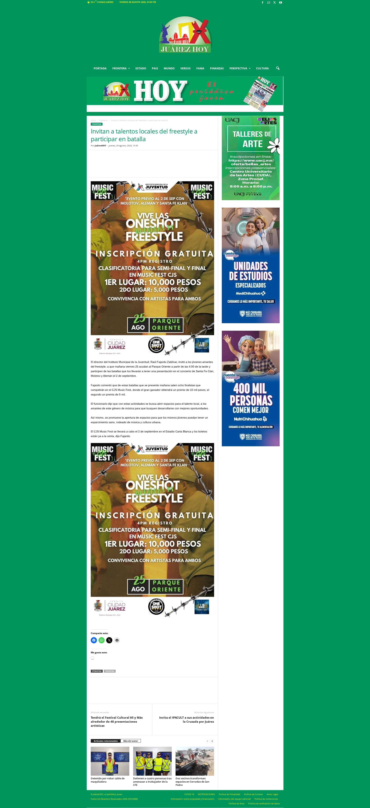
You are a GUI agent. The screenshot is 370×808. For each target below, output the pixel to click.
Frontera (103, 120)
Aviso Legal (272, 794)
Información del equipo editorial (234, 798)
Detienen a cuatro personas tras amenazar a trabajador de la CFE (152, 782)
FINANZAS (217, 68)
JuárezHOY (100, 145)
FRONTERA (119, 68)
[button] (277, 68)
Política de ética (236, 803)
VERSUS (185, 68)
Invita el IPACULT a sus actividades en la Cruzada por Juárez (186, 719)
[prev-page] (207, 741)
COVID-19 (189, 794)
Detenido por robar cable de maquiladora (107, 780)
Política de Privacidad (229, 794)
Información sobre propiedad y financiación (192, 798)
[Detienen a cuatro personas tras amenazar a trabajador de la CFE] (152, 761)
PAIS (155, 68)
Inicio (93, 120)
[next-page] (212, 741)
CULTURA (262, 68)
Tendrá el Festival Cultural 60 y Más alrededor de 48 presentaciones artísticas (117, 721)
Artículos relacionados (106, 740)
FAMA (200, 68)
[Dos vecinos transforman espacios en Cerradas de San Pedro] (195, 761)
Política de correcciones (266, 798)
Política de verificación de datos (264, 803)
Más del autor (130, 740)
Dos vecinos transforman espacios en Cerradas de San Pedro (192, 782)
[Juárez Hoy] (185, 34)
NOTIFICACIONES (206, 794)
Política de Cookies (253, 794)
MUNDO (169, 68)
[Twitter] (274, 3)
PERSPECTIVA (238, 68)
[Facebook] (262, 3)
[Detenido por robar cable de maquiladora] (110, 761)
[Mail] (268, 3)
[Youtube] (280, 3)
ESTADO (140, 68)
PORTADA (100, 68)
